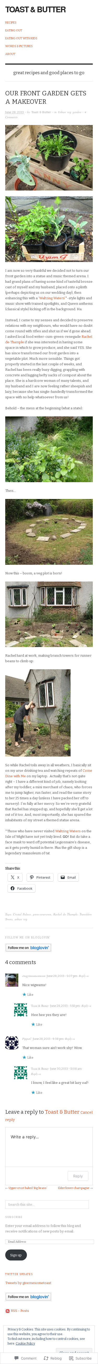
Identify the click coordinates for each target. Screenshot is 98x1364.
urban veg (21, 919)
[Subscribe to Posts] (7, 1311)
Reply (82, 976)
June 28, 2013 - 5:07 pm (62, 976)
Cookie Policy (25, 1343)
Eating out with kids (21, 38)
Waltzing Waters (68, 831)
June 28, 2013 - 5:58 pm (65, 1006)
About (10, 54)
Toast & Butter (35, 9)
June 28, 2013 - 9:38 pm (48, 1039)
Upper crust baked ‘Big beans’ (28, 1188)
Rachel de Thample (65, 914)
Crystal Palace (22, 914)
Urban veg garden (69, 112)
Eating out (13, 30)
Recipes (10, 22)
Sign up (16, 1255)
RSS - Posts (20, 1311)
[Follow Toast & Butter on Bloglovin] (28, 947)
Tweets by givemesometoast (28, 1283)
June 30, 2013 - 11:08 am (66, 1068)
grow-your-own (42, 914)
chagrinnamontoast (33, 976)
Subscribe (13, 1217)
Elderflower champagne (73, 1188)
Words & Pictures (19, 46)
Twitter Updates (19, 1274)
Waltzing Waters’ (52, 298)
